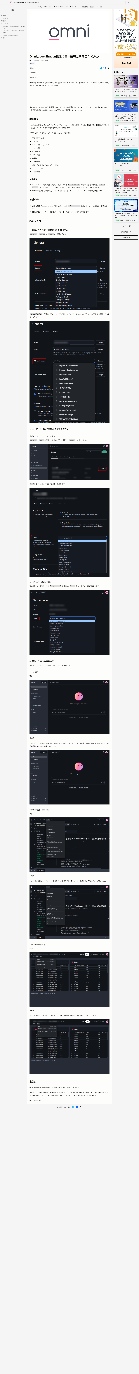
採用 (101, 7)
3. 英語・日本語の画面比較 (11, 35)
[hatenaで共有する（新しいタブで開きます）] (101, 68)
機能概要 (3, 15)
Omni (32, 63)
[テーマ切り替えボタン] (128, 2)
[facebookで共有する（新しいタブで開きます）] (104, 68)
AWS (45, 7)
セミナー (77, 7)
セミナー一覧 (126, 226)
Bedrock (56, 7)
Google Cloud (64, 7)
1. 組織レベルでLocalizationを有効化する (13, 27)
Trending (39, 7)
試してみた (4, 23)
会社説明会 (85, 7)
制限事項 (5, 18)
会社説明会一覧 (126, 232)
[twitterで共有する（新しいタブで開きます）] (108, 68)
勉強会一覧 (126, 237)
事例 (96, 7)
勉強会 (92, 7)
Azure (71, 7)
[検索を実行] (108, 2)
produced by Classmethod (31, 2)
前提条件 (3, 21)
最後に (3, 38)
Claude (50, 7)
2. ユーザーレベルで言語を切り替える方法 (13, 31)
